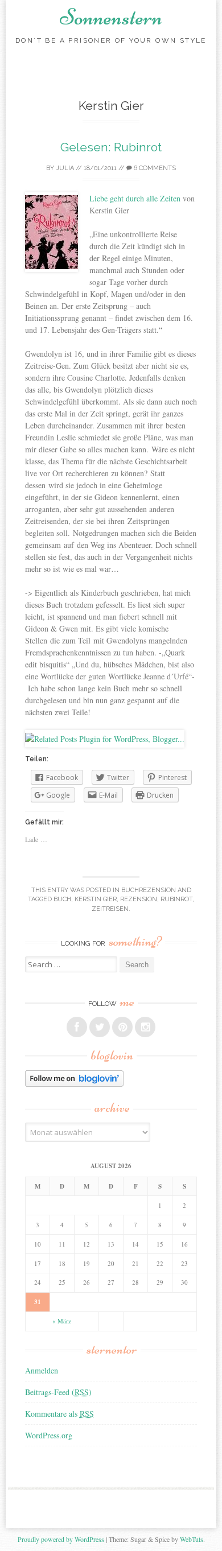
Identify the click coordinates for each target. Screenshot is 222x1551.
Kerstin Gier (96, 899)
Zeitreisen (110, 909)
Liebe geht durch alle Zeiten (134, 198)
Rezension (138, 899)
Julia (65, 168)
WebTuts (191, 1539)
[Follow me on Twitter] (99, 1027)
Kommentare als (59, 1413)
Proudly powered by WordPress (61, 1539)
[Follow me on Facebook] (77, 1027)
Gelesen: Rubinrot (111, 147)
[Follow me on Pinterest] (122, 1027)
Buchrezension (148, 890)
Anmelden (41, 1370)
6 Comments (154, 168)
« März (61, 1321)
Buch (62, 899)
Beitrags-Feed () (58, 1392)
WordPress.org (48, 1435)
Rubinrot (176, 899)
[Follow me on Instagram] (145, 1027)
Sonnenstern (111, 17)
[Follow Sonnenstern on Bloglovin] (74, 1083)
